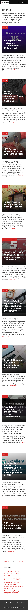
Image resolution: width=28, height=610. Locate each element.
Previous (5, 561)
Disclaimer (14, 605)
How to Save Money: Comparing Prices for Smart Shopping (13, 96)
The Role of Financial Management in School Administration (12, 412)
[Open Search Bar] (18, 2)
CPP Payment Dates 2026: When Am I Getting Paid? (13, 151)
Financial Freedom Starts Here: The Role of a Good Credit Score (13, 364)
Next (23, 561)
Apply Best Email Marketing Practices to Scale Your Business (12, 573)
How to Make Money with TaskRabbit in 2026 (12, 583)
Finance (5, 27)
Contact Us (13, 602)
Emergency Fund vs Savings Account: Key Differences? (13, 44)
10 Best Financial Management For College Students (13, 204)
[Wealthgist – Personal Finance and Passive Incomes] (5, 2)
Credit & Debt (12, 239)
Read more (17, 70)
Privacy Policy (20, 602)
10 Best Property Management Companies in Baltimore (13, 592)
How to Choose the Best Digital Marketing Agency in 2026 (13, 587)
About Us (6, 602)
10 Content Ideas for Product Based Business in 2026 (13, 579)
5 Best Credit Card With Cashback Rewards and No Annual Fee (13, 256)
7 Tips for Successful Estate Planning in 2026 (13, 525)
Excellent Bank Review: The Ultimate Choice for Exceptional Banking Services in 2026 (13, 469)
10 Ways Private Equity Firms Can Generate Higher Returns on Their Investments (13, 306)
